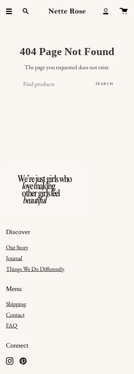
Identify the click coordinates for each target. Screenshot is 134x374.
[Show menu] (11, 11)
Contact (15, 315)
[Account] (105, 11)
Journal (14, 258)
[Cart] (123, 11)
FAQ (11, 325)
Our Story (17, 247)
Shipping (16, 304)
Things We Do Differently (35, 269)
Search (104, 83)
